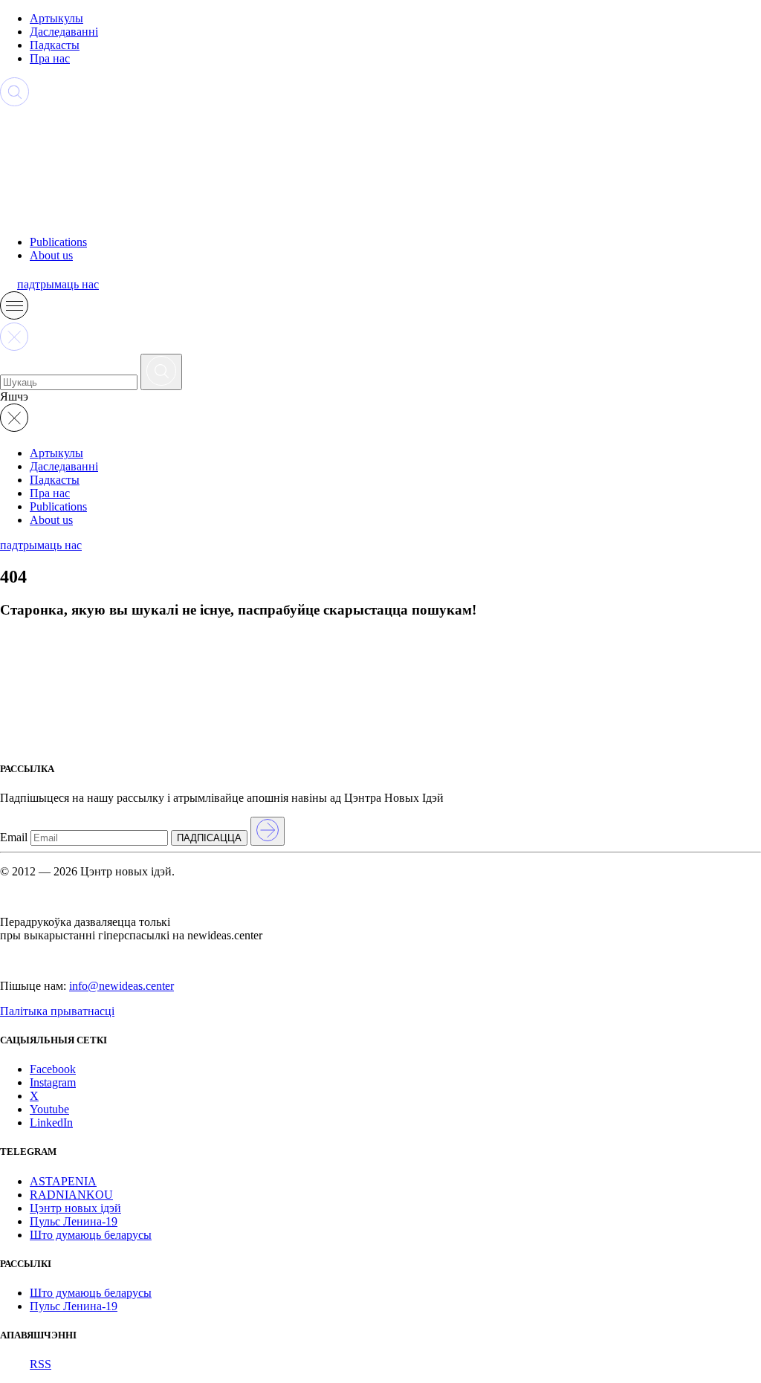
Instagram (53, 1082)
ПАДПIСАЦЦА (209, 837)
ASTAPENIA (63, 1181)
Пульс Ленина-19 (73, 1221)
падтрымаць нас (58, 284)
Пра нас (50, 58)
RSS (40, 1364)
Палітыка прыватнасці (57, 1011)
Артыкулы (56, 18)
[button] (14, 315)
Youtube (49, 1109)
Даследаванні (64, 31)
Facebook (53, 1069)
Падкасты (55, 45)
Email (13, 837)
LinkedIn (51, 1122)
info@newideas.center (121, 985)
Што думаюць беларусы (91, 1234)
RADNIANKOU (71, 1194)
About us (51, 255)
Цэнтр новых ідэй (75, 1208)
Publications (58, 242)
